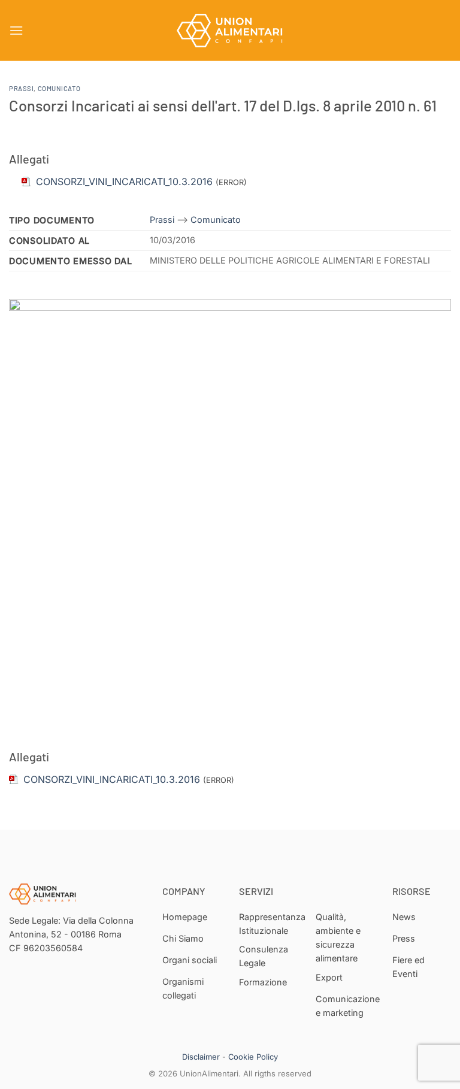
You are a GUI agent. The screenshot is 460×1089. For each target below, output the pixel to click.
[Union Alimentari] (230, 30)
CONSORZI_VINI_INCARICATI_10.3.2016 (111, 779)
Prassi (21, 88)
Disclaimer (201, 1056)
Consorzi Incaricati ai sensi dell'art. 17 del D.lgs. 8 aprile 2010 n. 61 (223, 105)
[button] (16, 30)
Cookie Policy (253, 1056)
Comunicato (59, 88)
